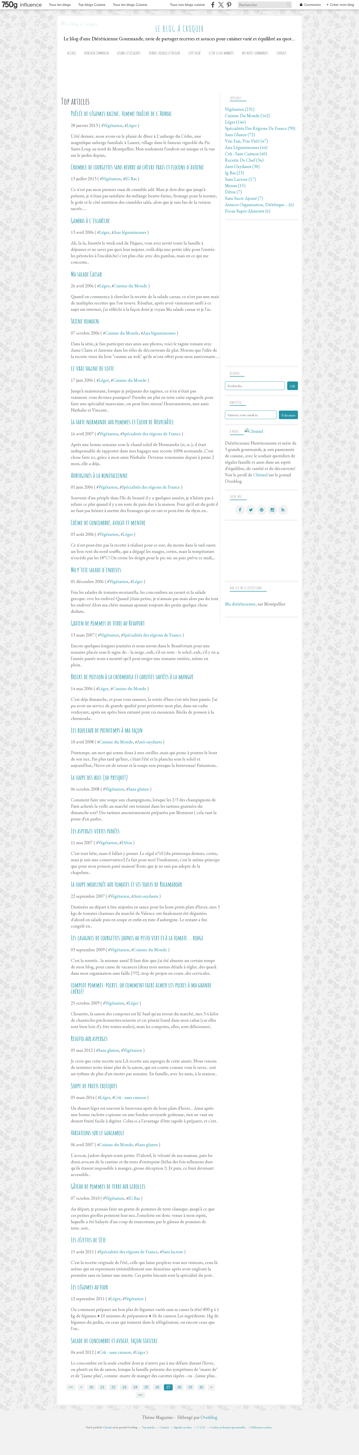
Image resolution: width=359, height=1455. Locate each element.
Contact (281, 53)
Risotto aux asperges (89, 1038)
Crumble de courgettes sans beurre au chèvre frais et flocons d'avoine (137, 167)
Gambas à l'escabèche (90, 220)
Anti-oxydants (149, 742)
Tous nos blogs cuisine (187, 5)
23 (124, 1387)
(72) (240, 134)
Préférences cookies (261, 1427)
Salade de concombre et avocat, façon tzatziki (114, 1340)
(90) (260, 128)
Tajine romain (85, 321)
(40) (246, 154)
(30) (242, 166)
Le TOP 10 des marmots (221, 53)
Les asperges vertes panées (95, 831)
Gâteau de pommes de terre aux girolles (108, 1186)
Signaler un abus (183, 1427)
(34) (244, 160)
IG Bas (131, 178)
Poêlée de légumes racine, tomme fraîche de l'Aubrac (121, 113)
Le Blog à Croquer (179, 28)
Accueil (71, 53)
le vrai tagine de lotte (92, 368)
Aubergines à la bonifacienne (99, 475)
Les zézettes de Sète (88, 1240)
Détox (126, 842)
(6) (259, 204)
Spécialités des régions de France (151, 433)
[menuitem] (71, 53)
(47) (246, 141)
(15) (235, 185)
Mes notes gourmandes (255, 53)
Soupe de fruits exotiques (94, 1086)
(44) (246, 147)
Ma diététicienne (240, 604)
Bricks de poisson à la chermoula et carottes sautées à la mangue (132, 676)
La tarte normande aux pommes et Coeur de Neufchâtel (122, 422)
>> (140, 1395)
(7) (233, 192)
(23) (234, 173)
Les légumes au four (89, 1287)
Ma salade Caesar (86, 274)
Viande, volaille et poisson (164, 53)
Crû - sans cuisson (130, 1097)
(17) (240, 179)
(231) (239, 109)
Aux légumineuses (130, 232)
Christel (260, 475)
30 (201, 1387)
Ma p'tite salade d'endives (96, 570)
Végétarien (112, 125)
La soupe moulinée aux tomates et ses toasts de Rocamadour (126, 884)
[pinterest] (229, 5)
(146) (235, 122)
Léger (132, 125)
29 (190, 1387)
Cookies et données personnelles (228, 1427)
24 (135, 1387)
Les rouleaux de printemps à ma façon (107, 730)
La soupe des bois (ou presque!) (99, 777)
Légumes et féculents (128, 53)
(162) (247, 115)
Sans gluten (138, 789)
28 (179, 1387)
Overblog (209, 1417)
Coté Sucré (194, 53)
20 (91, 1387)
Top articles (148, 1427)
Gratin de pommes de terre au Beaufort (108, 623)
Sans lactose (172, 1251)
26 (157, 1387)
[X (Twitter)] (221, 5)
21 (102, 1387)
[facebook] (213, 5)
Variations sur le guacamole (97, 1133)
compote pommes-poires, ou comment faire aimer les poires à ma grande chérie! (141, 988)
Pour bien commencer (96, 53)
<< (71, 1387)
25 (146, 1387)
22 (113, 1387)
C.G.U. (201, 1427)
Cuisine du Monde (130, 286)
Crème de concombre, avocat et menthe (108, 522)
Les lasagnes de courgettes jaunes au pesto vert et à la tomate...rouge (137, 938)
